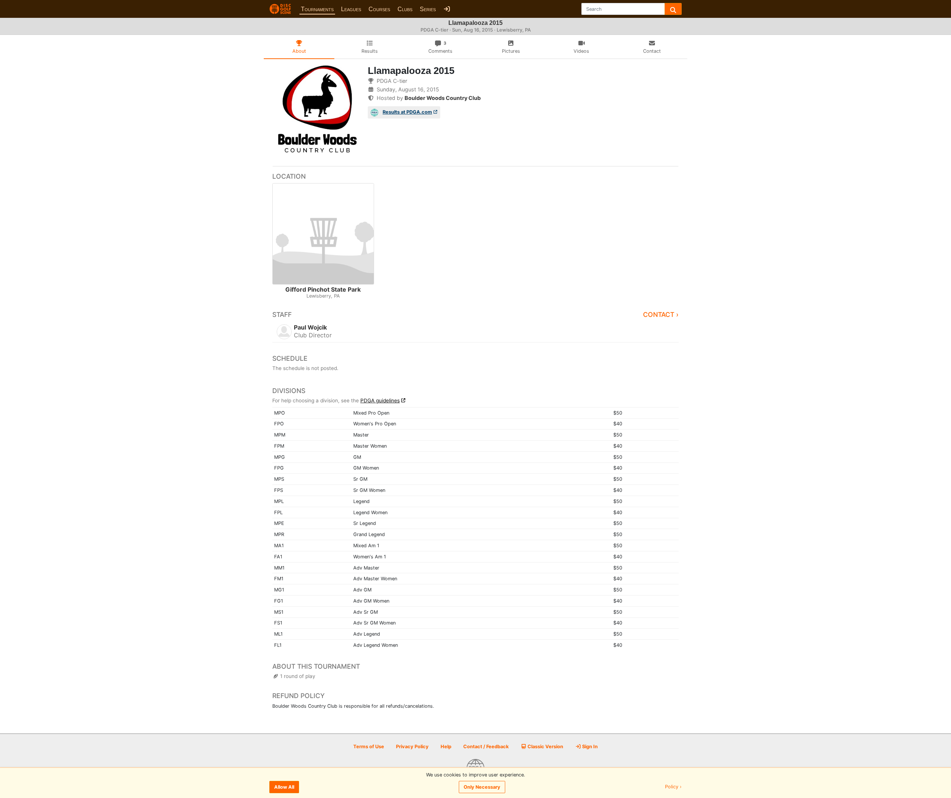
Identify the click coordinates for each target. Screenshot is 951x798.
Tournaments (317, 9)
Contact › (661, 314)
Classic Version (544, 746)
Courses (379, 9)
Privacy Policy (412, 746)
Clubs (404, 9)
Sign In (589, 746)
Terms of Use (368, 746)
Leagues (351, 9)
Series (428, 9)
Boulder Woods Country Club (443, 98)
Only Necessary (482, 787)
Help (446, 746)
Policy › (673, 787)
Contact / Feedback (486, 746)
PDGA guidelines (380, 400)
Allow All (284, 787)
